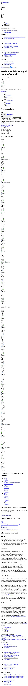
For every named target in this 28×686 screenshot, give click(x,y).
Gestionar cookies (8, 56)
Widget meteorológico (9, 38)
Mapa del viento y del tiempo (10, 30)
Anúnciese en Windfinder (10, 54)
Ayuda (7, 23)
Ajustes (7, 25)
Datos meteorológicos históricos (11, 52)
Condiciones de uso (8, 61)
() (7, 125)
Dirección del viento (5, 123)
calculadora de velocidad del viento (17, 616)
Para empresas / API (8, 47)
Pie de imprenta (7, 64)
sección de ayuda (8, 594)
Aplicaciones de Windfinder (10, 43)
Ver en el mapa (6, 67)
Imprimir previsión (7, 117)
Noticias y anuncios (8, 55)
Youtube (21, 677)
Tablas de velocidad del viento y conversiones (14, 37)
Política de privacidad (9, 63)
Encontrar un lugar (6, 515)
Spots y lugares (7, 32)
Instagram (21, 676)
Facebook (14, 67)
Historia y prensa (8, 44)
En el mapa (3, 91)
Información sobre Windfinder (11, 46)
